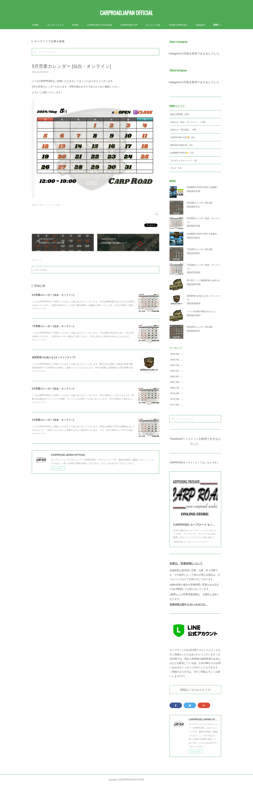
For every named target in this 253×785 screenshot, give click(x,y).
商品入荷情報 (179, 114)
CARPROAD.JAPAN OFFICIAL (126, 13)
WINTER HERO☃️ (181, 144)
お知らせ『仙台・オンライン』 (187, 121)
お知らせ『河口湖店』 (183, 129)
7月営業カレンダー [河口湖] (199, 249)
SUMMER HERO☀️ (182, 152)
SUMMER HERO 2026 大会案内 (202, 233)
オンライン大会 (153, 24)
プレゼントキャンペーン (183, 160)
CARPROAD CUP (128, 24)
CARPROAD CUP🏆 (182, 137)
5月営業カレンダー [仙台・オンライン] (53, 419)
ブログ (176, 167)
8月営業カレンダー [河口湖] (199, 202)
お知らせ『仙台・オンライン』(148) (46, 204)
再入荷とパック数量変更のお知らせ (203, 280)
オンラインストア (55, 24)
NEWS (75, 24)
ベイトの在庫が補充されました (201, 311)
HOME (35, 24)
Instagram (200, 24)
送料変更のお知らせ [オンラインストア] (53, 357)
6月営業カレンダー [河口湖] (199, 326)
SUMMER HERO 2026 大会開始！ (203, 187)
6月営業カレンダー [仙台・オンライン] (53, 388)
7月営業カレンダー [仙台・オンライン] (53, 326)
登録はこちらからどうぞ (195, 689)
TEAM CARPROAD (178, 24)
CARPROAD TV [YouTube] (99, 24)
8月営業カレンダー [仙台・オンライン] (53, 294)
